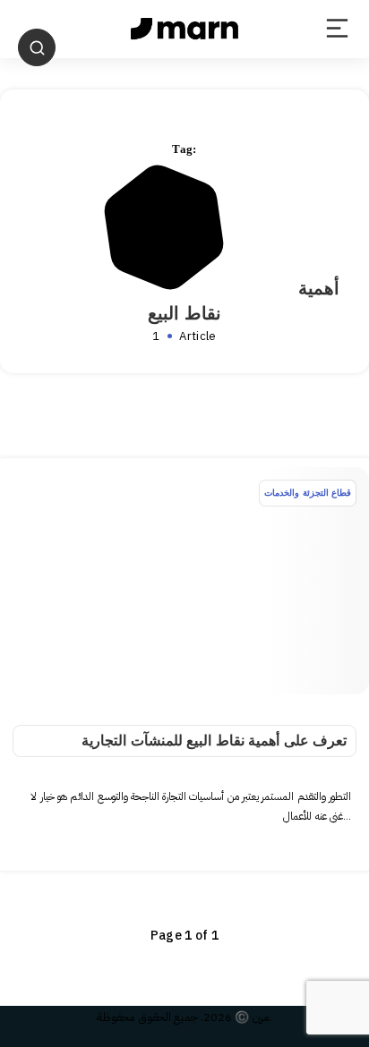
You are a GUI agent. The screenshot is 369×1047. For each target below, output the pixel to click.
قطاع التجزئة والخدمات (307, 493)
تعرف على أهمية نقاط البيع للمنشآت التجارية (214, 740)
